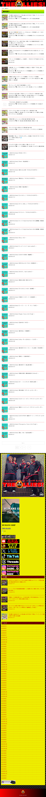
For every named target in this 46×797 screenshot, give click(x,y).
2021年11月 (4, 746)
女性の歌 (25, 121)
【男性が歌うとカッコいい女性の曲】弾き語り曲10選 (22, 119)
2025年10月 (4, 642)
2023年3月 (3, 712)
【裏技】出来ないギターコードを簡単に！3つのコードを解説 (23, 76)
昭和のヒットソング (19, 97)
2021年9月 (3, 750)
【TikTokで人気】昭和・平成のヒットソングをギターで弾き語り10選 (25, 93)
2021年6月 (3, 757)
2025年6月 (3, 651)
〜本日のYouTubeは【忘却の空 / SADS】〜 (19, 322)
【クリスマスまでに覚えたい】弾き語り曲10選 (20, 127)
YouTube (25, 54)
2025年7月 (3, 648)
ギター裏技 (40, 78)
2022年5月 (3, 735)
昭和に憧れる (11, 97)
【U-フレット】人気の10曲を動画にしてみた (20, 85)
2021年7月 (3, 755)
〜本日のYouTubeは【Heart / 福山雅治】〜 (19, 161)
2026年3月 (3, 630)
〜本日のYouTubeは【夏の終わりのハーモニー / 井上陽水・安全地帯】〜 (26, 348)
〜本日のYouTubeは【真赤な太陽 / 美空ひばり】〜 (21, 280)
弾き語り (38, 18)
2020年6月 (3, 778)
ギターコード (28, 78)
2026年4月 (3, 628)
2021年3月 (3, 764)
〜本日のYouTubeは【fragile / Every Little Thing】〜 (22, 314)
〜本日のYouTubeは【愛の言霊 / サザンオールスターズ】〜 (23, 390)
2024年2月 (3, 687)
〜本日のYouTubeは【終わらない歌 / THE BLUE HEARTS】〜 (23, 170)
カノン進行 (40, 44)
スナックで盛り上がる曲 (37, 112)
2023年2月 (3, 714)
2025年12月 (4, 637)
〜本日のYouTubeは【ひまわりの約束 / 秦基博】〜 (21, 254)
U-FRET (18, 87)
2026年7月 (3, 626)
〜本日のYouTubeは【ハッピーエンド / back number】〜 (22, 246)
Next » (23, 443)
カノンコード (35, 44)
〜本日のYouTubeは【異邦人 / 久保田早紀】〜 (20, 356)
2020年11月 (4, 773)
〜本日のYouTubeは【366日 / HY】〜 (18, 153)
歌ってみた (26, 97)
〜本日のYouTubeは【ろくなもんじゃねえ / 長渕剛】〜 (22, 288)
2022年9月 (3, 725)
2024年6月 (3, 678)
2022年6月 (3, 732)
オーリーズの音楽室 (21, 18)
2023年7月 (3, 703)
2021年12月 (4, 744)
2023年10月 (4, 696)
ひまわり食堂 (20, 35)
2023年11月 (4, 694)
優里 (40, 146)
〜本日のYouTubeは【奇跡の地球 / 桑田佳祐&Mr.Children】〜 (24, 373)
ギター (27, 18)
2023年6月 (3, 705)
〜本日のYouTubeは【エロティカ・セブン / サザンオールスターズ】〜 (26, 399)
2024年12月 (4, 664)
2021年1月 (3, 769)
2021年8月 (3, 753)
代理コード (11, 80)
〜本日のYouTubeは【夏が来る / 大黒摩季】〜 (20, 331)
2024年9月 (3, 671)
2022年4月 (3, 737)
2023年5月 (3, 707)
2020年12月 (4, 771)
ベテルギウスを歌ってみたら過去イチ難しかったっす (22, 144)
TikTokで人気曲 (20, 95)
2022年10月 (4, 723)
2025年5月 (3, 653)
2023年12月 (4, 691)
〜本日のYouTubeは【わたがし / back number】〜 (21, 271)
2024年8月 (3, 673)
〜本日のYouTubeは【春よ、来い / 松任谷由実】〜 (21, 432)
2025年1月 (3, 662)
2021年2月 (3, 766)
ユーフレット (35, 87)
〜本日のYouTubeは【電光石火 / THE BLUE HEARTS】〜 (22, 178)
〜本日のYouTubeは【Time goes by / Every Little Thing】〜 (23, 424)
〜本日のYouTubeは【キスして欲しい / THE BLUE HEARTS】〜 (24, 204)
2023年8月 (3, 701)
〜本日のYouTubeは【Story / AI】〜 (17, 237)
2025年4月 (3, 655)
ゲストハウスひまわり (37, 35)
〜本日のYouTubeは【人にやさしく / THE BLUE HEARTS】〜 (23, 195)
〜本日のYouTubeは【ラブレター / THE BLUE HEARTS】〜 (23, 212)
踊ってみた (31, 97)
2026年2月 (3, 632)
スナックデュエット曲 (13, 114)
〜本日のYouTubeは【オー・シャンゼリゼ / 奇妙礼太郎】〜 (23, 382)
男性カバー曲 (35, 121)
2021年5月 (3, 759)
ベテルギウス (35, 146)
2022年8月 (3, 728)
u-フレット (23, 87)
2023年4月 (3, 710)
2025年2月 (3, 660)
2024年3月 (3, 685)
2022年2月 (3, 741)
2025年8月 (3, 646)
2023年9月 (3, 698)
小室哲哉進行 (22, 46)
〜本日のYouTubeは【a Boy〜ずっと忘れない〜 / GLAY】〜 (23, 339)
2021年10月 (4, 748)
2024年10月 (4, 669)
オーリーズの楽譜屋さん (28, 70)
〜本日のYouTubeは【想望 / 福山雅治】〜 (19, 187)
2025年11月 (4, 639)
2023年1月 (3, 716)
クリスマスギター (26, 129)
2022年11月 (4, 721)
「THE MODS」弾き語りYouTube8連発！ (18, 102)
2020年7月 (3, 775)
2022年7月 (3, 730)
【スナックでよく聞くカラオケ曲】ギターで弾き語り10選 (23, 110)
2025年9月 (3, 644)
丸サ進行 (17, 46)
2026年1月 (3, 635)
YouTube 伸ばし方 (31, 54)
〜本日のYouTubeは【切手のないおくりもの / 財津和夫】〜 (23, 263)
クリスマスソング (34, 129)
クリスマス (19, 129)
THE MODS (19, 104)
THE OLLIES (20, 44)
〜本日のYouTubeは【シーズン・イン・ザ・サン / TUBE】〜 (23, 305)
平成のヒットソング (35, 95)
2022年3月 (3, 739)
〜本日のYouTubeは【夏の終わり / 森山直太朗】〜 (21, 365)
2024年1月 (3, 689)
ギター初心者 (32, 18)
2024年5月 (3, 680)
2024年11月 (4, 666)
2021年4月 (3, 762)
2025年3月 (3, 657)
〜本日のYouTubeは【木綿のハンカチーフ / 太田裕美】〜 (23, 297)
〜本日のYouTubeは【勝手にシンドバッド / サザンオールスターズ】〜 (26, 407)
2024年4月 (3, 682)
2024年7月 (3, 676)
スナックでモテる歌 (27, 112)
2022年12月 (4, 719)
